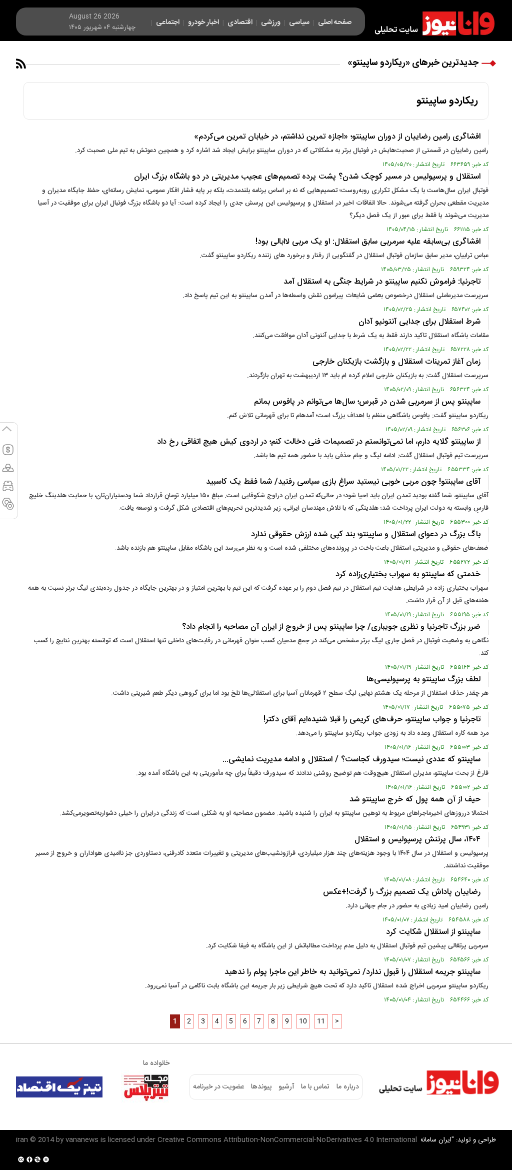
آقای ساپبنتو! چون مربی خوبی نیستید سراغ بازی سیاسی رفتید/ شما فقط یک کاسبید (343, 482)
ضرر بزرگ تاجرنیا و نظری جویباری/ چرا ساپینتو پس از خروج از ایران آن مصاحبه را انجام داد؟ (331, 627)
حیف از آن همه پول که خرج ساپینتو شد (415, 799)
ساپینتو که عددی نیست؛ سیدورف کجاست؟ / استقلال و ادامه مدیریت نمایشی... (351, 759)
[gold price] (8, 472)
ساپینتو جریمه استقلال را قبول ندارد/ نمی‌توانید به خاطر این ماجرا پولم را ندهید (351, 972)
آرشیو (286, 1087)
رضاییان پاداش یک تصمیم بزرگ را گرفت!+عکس (401, 892)
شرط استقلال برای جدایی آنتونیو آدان (419, 322)
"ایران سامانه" (436, 1139)
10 (303, 1021)
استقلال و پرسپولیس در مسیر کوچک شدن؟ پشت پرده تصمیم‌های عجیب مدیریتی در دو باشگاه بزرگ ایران (307, 177)
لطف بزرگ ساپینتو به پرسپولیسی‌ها (422, 679)
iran (22, 1140)
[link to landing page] (430, 24)
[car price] (8, 490)
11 (321, 1021)
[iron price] (8, 508)
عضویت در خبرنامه (218, 1087)
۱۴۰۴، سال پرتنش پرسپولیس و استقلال (417, 839)
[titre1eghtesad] (59, 1086)
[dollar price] (8, 454)
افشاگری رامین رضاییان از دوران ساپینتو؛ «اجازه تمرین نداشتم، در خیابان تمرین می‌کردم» (337, 137)
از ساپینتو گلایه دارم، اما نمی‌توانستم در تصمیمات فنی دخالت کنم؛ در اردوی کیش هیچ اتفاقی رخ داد (318, 442)
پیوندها (261, 1087)
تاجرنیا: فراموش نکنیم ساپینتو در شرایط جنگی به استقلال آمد (382, 282)
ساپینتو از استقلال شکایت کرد (433, 932)
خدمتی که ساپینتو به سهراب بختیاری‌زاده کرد (408, 574)
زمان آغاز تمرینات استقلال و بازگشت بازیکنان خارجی (396, 362)
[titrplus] (146, 1086)
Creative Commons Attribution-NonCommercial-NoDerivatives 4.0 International (287, 1140)
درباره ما (347, 1087)
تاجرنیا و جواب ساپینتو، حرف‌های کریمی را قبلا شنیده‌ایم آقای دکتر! (372, 719)
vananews (82, 1140)
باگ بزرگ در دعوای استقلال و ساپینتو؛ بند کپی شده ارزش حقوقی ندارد (365, 534)
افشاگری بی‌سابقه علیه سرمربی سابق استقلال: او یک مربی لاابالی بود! (368, 242)
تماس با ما (315, 1087)
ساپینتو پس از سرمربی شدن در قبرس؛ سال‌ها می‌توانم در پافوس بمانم (367, 402)
